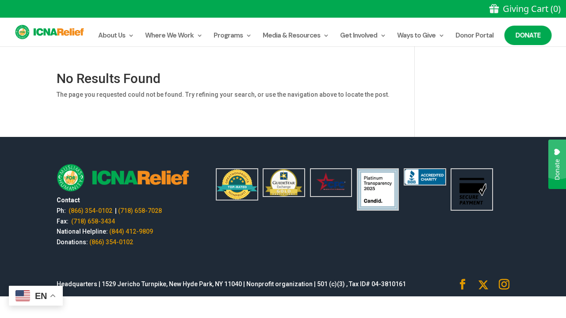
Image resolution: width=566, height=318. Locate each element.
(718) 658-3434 (93, 221)
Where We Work (169, 36)
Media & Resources (291, 36)
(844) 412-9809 (131, 231)
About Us (111, 36)
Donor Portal (474, 36)
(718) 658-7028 (140, 210)
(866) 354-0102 (91, 210)
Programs (228, 36)
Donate (528, 35)
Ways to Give (416, 36)
